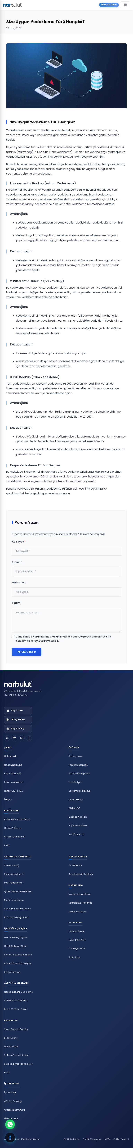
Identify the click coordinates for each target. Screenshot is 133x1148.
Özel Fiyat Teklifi (77, 948)
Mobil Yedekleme (14, 900)
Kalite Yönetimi (121, 1139)
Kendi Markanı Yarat (15, 1009)
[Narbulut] (13, 5)
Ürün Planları (76, 865)
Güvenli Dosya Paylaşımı (17, 963)
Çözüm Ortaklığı (13, 1101)
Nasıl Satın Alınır (77, 940)
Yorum (16, 603)
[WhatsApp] (10, 1125)
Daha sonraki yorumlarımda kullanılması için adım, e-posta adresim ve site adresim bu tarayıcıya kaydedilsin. (63, 639)
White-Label (11, 1118)
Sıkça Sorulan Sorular (16, 1029)
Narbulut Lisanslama (80, 894)
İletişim (8, 799)
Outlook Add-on (78, 816)
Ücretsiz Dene (109, 4)
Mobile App (75, 782)
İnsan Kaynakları (13, 782)
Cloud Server (76, 799)
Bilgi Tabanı (10, 1038)
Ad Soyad (19, 541)
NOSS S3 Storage (78, 765)
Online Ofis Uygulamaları (18, 954)
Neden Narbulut (13, 765)
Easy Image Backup (80, 790)
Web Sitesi (18, 582)
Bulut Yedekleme (13, 874)
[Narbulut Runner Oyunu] (10, 1138)
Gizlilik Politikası (12, 828)
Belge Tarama (12, 972)
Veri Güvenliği (12, 865)
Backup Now (76, 756)
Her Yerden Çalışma (15, 937)
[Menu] (125, 4)
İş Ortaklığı (10, 1092)
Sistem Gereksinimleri (16, 1055)
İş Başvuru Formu (13, 790)
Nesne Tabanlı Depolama (18, 992)
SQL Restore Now (78, 825)
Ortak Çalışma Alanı (15, 946)
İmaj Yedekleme (13, 882)
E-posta (17, 562)
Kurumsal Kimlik (13, 773)
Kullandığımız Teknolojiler (18, 1063)
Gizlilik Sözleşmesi (14, 836)
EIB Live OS (74, 808)
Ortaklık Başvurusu (14, 1109)
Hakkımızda (10, 756)
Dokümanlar (11, 1046)
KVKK (7, 845)
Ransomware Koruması (17, 908)
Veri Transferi (76, 834)
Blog (6, 1072)
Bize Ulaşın (75, 957)
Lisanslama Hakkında (80, 902)
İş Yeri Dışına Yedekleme (17, 891)
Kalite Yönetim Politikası (17, 819)
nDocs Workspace (79, 773)
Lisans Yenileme (77, 911)
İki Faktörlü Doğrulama (16, 917)
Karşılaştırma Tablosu (81, 874)
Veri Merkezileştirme (15, 1000)
